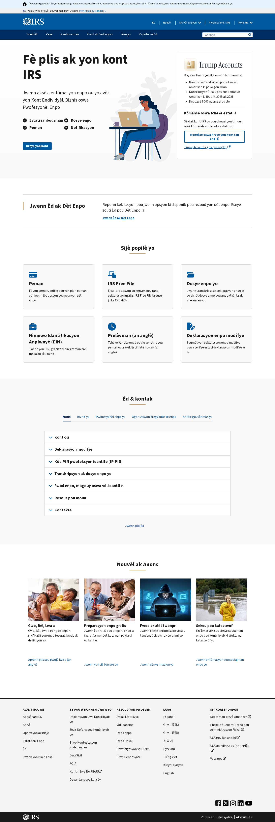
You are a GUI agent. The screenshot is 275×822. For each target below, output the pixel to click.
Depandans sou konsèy (85, 779)
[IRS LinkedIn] (241, 802)
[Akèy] (33, 20)
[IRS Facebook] (218, 802)
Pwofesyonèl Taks (220, 23)
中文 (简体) (171, 725)
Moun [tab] (67, 417)
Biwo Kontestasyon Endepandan (83, 744)
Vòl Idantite (125, 725)
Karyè (27, 725)
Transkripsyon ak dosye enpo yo (83, 473)
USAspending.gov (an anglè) (229, 746)
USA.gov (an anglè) (223, 738)
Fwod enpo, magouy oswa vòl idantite (88, 485)
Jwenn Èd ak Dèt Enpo (118, 218)
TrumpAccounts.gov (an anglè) (205, 147)
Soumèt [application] (32, 34)
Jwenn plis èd (134, 526)
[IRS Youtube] (248, 802)
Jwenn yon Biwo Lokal (38, 757)
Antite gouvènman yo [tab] (197, 417)
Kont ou (61, 437)
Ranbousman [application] (69, 34)
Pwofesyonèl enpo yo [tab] (110, 417)
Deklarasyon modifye (73, 449)
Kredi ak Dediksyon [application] (100, 34)
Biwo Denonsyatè (129, 757)
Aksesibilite (244, 817)
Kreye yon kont (37, 146)
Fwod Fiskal (125, 741)
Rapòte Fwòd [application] (148, 34)
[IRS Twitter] (226, 802)
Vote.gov (216, 758)
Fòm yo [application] (126, 34)
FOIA (73, 763)
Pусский (169, 749)
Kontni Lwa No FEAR (84, 771)
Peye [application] (49, 34)
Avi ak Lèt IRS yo (128, 717)
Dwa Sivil (76, 755)
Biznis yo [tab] (83, 417)
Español (169, 717)
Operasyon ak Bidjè (36, 733)
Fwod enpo (124, 733)
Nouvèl (167, 23)
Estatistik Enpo (33, 741)
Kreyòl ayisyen (188, 23)
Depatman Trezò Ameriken (228, 717)
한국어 (168, 741)
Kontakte (63, 510)
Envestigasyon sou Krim (133, 749)
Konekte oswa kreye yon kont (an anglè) (214, 137)
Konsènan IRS (32, 717)
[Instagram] (233, 802)
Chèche (249, 34)
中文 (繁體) (171, 733)
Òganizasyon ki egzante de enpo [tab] (154, 417)
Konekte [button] (244, 23)
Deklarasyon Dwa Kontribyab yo (90, 719)
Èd (153, 23)
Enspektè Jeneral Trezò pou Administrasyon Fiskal (229, 727)
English (168, 773)
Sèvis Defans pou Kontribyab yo (89, 732)
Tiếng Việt (170, 757)
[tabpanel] (137, 473)
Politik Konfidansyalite (217, 817)
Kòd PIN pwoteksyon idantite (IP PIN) (88, 461)
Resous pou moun (70, 498)
